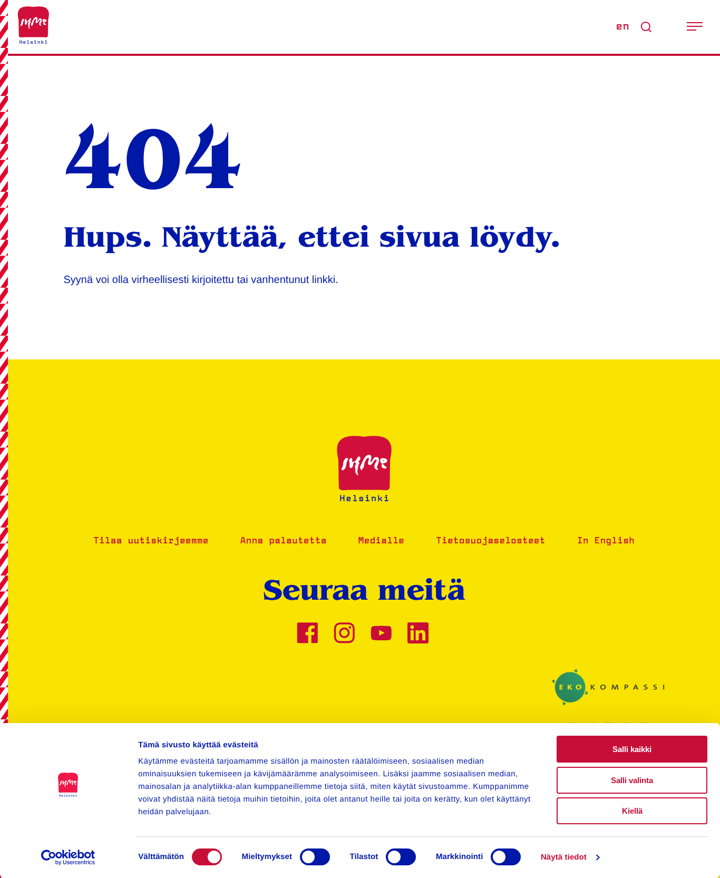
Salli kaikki (631, 749)
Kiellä (632, 810)
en (622, 27)
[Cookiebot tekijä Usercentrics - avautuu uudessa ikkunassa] (68, 857)
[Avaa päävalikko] (694, 27)
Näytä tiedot (564, 857)
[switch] (315, 856)
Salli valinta (632, 780)
